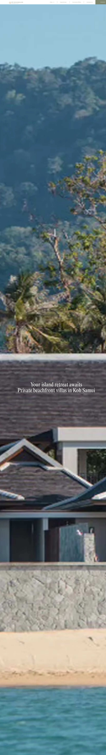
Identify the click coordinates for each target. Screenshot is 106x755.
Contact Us (90, 2)
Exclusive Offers (76, 2)
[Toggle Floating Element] (101, 747)
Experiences (63, 2)
